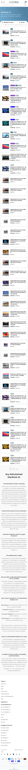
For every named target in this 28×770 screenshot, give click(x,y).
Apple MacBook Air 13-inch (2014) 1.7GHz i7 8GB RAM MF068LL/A (18, 354)
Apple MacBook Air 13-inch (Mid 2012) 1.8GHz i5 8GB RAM (18, 210)
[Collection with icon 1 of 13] (5, 25)
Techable (15, 763)
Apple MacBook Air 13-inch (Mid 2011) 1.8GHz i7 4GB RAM (18, 189)
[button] (1, 2)
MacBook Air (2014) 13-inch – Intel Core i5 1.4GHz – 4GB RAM (18, 374)
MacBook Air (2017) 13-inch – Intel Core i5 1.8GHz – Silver (18, 88)
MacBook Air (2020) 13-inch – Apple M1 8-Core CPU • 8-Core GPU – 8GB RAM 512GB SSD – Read (18, 66)
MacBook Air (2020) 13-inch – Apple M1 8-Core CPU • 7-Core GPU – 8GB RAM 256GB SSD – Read (18, 410)
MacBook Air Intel (8, 22)
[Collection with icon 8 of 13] (16, 25)
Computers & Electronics (10, 14)
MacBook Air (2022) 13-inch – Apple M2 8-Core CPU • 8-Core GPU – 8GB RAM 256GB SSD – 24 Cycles (18, 398)
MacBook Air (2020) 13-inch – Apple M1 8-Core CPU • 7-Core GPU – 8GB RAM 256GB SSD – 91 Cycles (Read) (18, 434)
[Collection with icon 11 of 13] (20, 25)
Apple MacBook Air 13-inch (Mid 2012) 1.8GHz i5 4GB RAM (18, 199)
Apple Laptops (4, 16)
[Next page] (17, 469)
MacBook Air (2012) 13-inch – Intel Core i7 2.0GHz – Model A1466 (18, 272)
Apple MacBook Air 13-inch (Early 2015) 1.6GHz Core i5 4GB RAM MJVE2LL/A (18, 241)
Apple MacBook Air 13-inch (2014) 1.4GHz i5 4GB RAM (18, 230)
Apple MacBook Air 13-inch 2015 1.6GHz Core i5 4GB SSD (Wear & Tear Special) (18, 292)
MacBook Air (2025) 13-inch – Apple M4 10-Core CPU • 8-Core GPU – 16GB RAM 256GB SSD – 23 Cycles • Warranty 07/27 (18, 447)
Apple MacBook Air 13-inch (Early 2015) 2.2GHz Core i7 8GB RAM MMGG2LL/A (18, 385)
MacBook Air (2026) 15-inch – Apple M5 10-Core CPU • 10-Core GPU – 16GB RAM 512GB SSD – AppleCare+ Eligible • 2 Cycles (18, 111)
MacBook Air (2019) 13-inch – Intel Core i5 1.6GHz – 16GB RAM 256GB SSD (18, 136)
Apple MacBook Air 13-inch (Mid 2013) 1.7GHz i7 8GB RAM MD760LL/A (18, 282)
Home (2, 14)
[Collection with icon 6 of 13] (13, 25)
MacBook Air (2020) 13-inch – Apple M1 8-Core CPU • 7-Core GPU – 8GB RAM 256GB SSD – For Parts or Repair (18, 156)
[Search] (25, 5)
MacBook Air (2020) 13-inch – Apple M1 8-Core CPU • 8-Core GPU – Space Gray (18, 147)
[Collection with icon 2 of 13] (7, 25)
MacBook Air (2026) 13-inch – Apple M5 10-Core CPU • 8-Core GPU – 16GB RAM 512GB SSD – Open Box (18, 123)
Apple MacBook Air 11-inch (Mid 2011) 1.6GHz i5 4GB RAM (18, 261)
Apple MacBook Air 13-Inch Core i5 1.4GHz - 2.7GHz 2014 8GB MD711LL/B (18, 364)
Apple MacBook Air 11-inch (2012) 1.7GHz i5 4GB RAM (17, 344)
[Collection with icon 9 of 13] (17, 25)
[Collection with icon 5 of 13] (11, 25)
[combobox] (14, 5)
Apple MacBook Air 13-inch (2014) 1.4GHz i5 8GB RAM (18, 220)
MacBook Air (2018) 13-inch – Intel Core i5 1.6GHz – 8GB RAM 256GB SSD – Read (18, 44)
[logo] (14, 2)
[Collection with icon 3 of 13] (8, 25)
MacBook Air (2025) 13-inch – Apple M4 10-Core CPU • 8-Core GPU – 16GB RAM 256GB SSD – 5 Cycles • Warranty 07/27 (18, 459)
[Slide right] (25, 22)
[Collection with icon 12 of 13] (22, 25)
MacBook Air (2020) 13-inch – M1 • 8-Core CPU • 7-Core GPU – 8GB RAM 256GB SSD (18, 55)
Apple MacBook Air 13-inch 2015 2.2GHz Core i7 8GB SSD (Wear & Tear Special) (18, 313)
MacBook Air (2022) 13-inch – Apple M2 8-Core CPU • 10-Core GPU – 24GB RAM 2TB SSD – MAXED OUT (18, 169)
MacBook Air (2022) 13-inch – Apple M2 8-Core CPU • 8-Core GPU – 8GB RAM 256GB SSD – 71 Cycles (18, 421)
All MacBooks (11, 16)
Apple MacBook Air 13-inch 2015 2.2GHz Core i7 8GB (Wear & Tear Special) (18, 323)
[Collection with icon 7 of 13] (14, 25)
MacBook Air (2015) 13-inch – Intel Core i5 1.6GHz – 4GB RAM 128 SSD (18, 32)
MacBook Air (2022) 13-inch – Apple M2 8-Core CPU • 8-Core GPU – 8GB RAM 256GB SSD (18, 99)
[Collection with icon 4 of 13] (10, 25)
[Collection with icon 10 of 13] (19, 25)
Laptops (18, 14)
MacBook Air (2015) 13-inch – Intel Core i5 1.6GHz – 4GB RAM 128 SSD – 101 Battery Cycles (18, 77)
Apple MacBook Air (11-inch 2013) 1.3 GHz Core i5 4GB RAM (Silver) (18, 251)
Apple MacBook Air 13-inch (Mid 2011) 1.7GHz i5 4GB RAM (18, 179)
